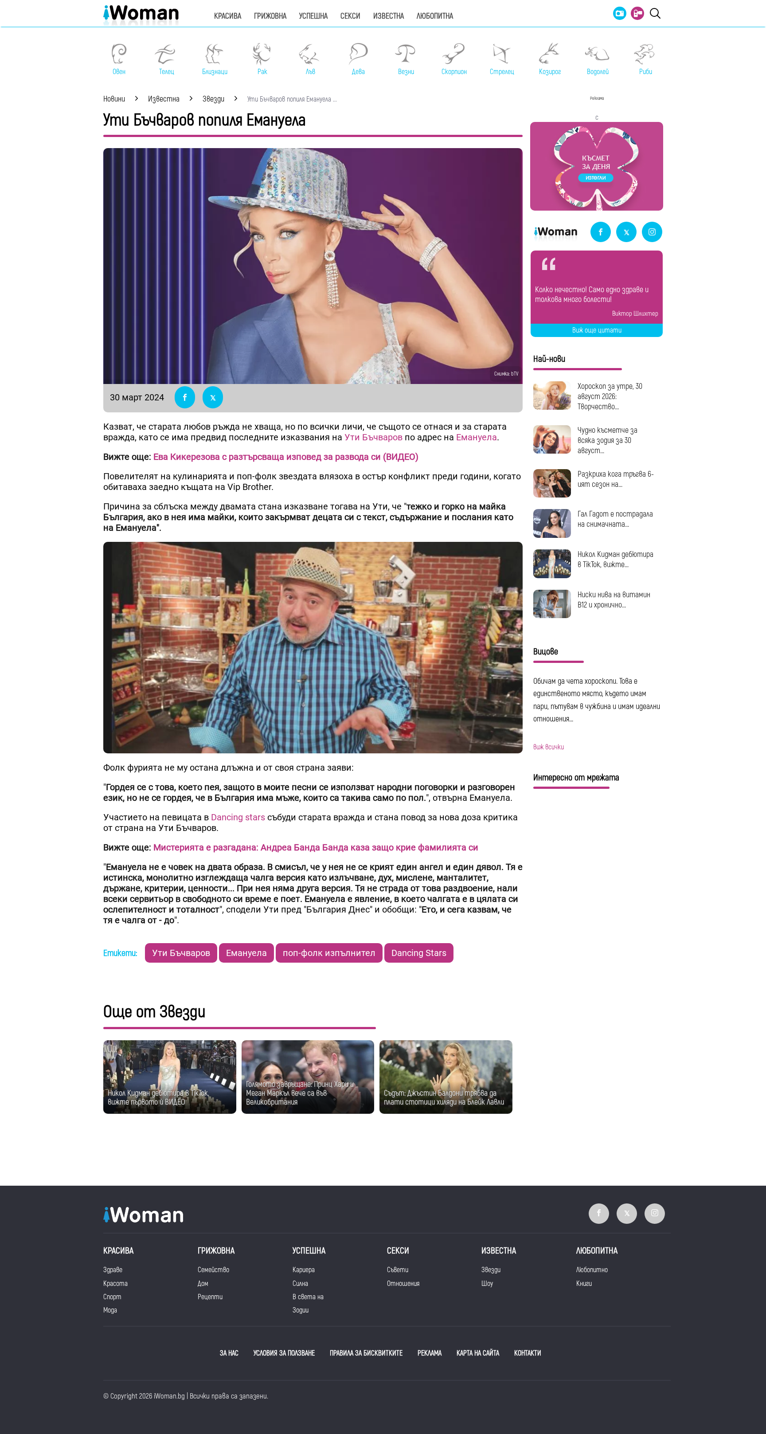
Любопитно (592, 1270)
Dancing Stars (418, 953)
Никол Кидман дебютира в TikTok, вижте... (615, 559)
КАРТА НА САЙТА (478, 1353)
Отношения (403, 1283)
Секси (350, 16)
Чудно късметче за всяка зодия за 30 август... (607, 440)
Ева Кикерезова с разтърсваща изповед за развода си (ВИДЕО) (285, 456)
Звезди (490, 1270)
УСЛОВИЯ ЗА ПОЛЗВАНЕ (284, 1353)
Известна (388, 16)
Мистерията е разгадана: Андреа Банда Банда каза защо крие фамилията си (315, 847)
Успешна (313, 16)
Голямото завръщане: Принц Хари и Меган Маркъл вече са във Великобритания (300, 1093)
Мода (110, 1310)
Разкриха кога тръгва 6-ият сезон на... (616, 479)
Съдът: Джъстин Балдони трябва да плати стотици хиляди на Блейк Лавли (444, 1097)
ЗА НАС (229, 1353)
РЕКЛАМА (430, 1353)
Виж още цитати (596, 330)
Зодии (301, 1310)
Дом (203, 1283)
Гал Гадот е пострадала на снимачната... (615, 519)
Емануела (476, 437)
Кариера (304, 1270)
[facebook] (600, 232)
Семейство (213, 1270)
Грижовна (270, 16)
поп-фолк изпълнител (329, 953)
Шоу (487, 1283)
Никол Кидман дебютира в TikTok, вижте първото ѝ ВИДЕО (158, 1097)
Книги (584, 1283)
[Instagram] (652, 232)
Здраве (112, 1270)
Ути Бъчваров (373, 437)
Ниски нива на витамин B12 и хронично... (614, 600)
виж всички (548, 747)
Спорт (112, 1297)
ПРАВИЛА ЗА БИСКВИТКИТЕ (366, 1353)
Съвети (397, 1270)
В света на (308, 1297)
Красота (115, 1283)
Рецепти (210, 1297)
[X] (626, 232)
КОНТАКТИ (527, 1353)
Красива (227, 16)
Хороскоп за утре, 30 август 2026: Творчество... (610, 396)
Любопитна (435, 16)
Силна (300, 1283)
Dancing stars (239, 817)
